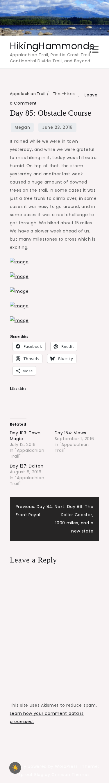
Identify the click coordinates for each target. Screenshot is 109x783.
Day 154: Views (70, 433)
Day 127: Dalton (27, 466)
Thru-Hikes (64, 93)
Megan (22, 127)
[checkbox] (15, 768)
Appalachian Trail (28, 93)
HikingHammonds (52, 45)
